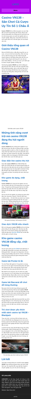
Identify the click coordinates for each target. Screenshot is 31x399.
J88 (20, 387)
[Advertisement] (15, 110)
